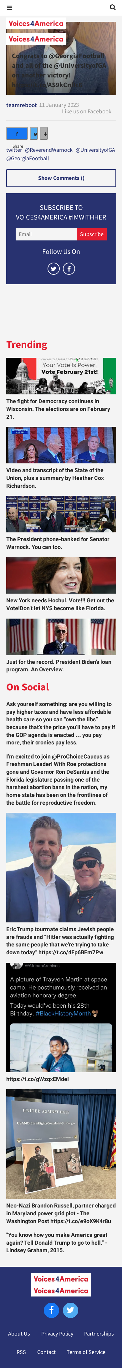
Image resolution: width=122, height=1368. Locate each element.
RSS (21, 1352)
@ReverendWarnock (49, 150)
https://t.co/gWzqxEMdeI (37, 1079)
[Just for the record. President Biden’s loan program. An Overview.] (61, 637)
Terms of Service (86, 1352)
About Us (19, 1333)
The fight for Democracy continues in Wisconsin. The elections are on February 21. (58, 409)
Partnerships (99, 1333)
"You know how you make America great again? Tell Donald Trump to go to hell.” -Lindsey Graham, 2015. (56, 1242)
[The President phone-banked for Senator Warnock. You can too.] (61, 514)
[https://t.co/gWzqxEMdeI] (61, 1017)
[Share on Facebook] (17, 133)
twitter (14, 150)
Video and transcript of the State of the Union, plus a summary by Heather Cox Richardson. (55, 478)
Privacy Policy (57, 1333)
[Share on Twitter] (34, 133)
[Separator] (44, 133)
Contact (46, 1352)
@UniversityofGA (95, 150)
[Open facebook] (69, 269)
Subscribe (92, 234)
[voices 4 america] (61, 31)
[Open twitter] (54, 269)
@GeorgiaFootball (27, 158)
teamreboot (21, 105)
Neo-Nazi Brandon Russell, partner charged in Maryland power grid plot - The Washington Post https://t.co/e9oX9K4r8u (61, 1213)
